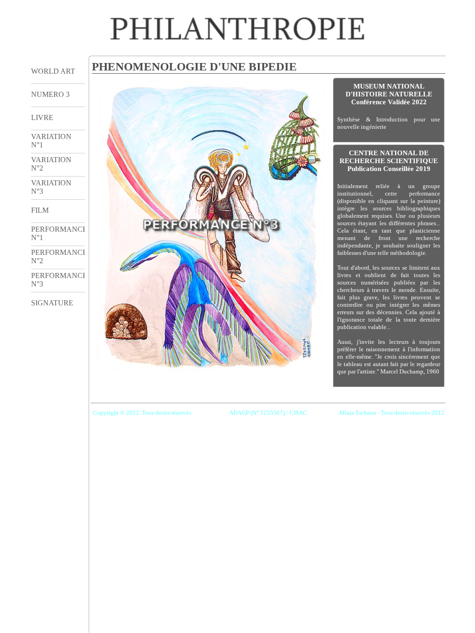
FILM (40, 210)
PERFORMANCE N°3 (58, 280)
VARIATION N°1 (51, 141)
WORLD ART (53, 71)
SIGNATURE (52, 303)
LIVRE (42, 117)
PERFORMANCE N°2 (58, 256)
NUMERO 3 (50, 94)
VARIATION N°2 (51, 164)
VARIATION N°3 (51, 187)
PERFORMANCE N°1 (58, 233)
